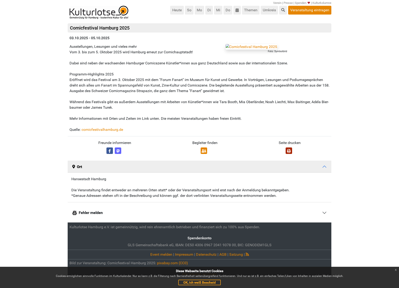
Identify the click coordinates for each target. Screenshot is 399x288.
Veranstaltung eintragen (309, 10)
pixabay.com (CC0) (172, 263)
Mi (218, 10)
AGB (223, 254)
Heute (177, 10)
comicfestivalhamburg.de (102, 129)
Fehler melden (91, 212)
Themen (250, 10)
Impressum (184, 254)
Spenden (300, 3)
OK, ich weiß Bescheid (199, 282)
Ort (79, 167)
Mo (199, 10)
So (189, 10)
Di (209, 10)
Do (228, 10)
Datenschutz (206, 254)
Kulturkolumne (321, 3)
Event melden (161, 254)
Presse (288, 3)
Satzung (236, 254)
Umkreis (269, 10)
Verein (277, 3)
